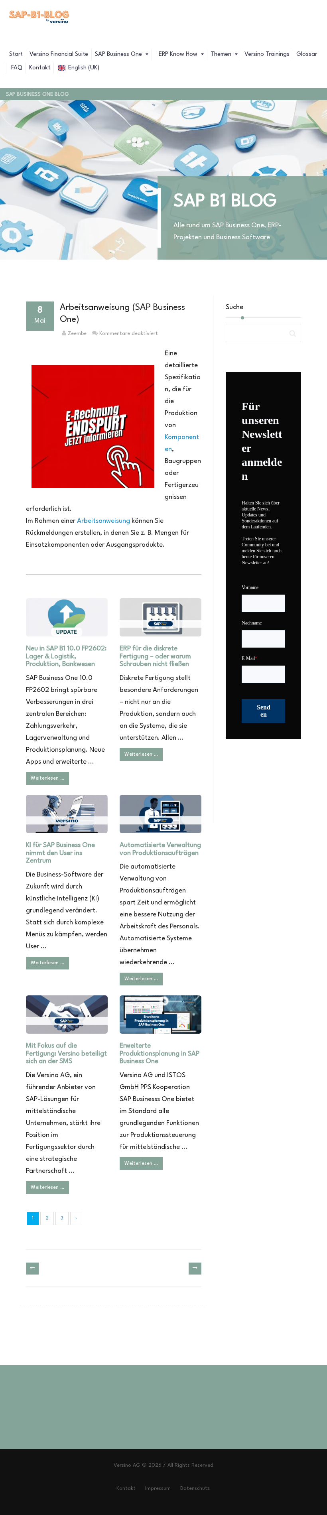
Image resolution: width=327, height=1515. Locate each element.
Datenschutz (195, 1488)
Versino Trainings (267, 54)
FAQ (16, 68)
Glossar (306, 54)
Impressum (158, 1488)
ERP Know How (178, 54)
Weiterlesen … (47, 778)
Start (16, 54)
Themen (222, 54)
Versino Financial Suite (59, 54)
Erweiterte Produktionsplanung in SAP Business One (159, 1053)
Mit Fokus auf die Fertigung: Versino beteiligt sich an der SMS (66, 1053)
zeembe (77, 333)
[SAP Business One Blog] (39, 18)
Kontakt (39, 68)
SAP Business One (119, 54)
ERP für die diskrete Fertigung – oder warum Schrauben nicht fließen (155, 656)
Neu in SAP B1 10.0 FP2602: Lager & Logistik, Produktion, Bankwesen (66, 656)
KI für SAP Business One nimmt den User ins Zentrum (60, 853)
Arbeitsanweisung (103, 521)
